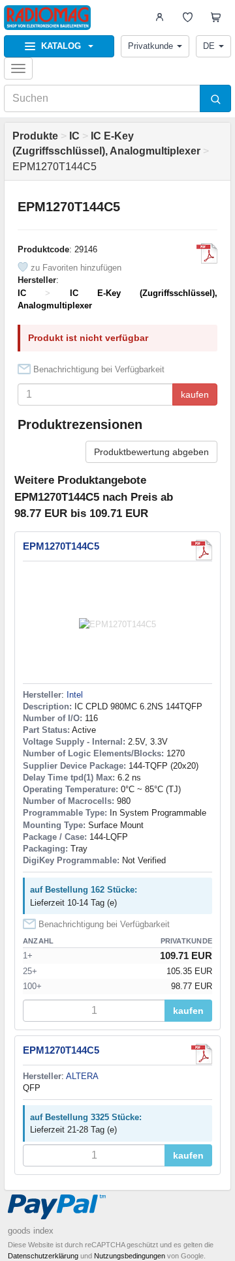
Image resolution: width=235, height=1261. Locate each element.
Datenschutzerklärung (43, 1256)
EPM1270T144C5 (61, 546)
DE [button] (209, 46)
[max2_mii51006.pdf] (206, 253)
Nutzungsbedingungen (129, 1256)
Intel (75, 695)
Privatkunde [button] (150, 46)
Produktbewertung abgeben (151, 452)
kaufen (195, 394)
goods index (31, 1231)
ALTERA (82, 1076)
